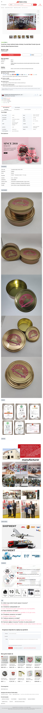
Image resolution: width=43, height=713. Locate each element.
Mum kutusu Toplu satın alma (20, 701)
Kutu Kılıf (11, 701)
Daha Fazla (3, 703)
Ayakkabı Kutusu (4, 701)
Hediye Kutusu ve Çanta (17, 7)
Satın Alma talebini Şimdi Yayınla (30, 647)
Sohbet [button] (32, 54)
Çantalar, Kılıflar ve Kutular (9, 7)
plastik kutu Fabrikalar (5, 699)
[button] (38, 109)
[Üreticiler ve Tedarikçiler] (21, 2)
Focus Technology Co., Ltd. (21, 707)
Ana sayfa (2, 7)
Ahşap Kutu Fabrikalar (22, 699)
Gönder (10, 648)
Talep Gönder (11, 54)
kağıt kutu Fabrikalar (31, 699)
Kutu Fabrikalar (13, 699)
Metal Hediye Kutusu (25, 7)
